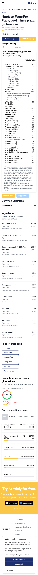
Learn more (19, 508)
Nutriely (6, 529)
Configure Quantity (9, 44)
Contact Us (18, 531)
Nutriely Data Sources (17, 27)
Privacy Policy (19, 523)
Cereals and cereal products (22, 9)
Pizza (4, 12)
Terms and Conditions (22, 527)
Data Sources (19, 519)
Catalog (5, 9)
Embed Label (8, 196)
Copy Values (23, 196)
